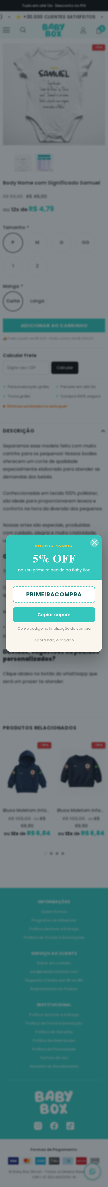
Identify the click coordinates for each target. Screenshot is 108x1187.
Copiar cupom (54, 615)
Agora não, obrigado (54, 640)
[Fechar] (94, 542)
